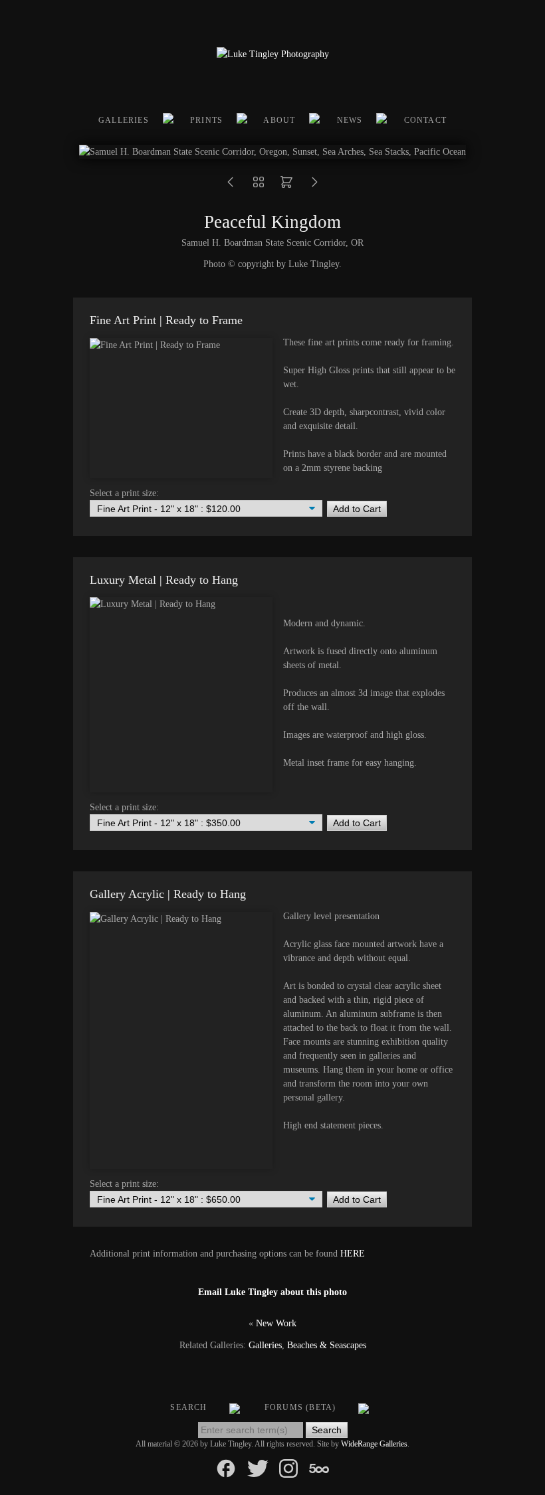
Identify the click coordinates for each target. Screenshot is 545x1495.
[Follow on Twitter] (257, 1467)
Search (188, 1407)
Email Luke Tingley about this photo (272, 1292)
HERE (352, 1254)
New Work (276, 1323)
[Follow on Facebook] (226, 1467)
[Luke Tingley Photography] (273, 54)
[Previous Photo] (230, 186)
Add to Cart (357, 508)
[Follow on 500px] (319, 1467)
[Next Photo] (314, 186)
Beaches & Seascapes (326, 1345)
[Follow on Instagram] (288, 1467)
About (279, 120)
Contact (425, 120)
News (350, 120)
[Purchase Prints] (286, 186)
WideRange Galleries (374, 1444)
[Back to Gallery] (258, 186)
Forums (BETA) (300, 1407)
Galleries (123, 120)
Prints (206, 120)
